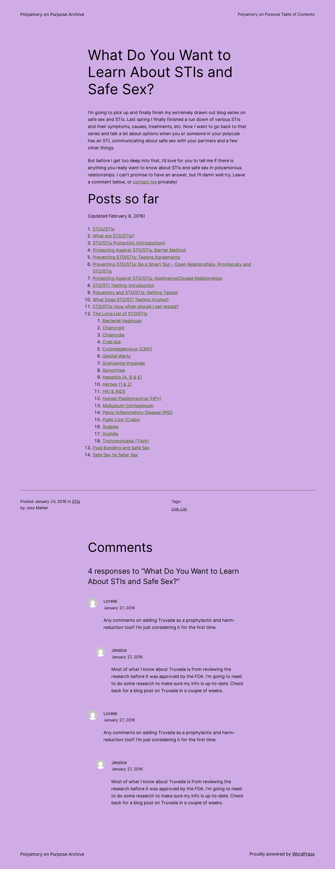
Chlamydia (113, 334)
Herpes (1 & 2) (117, 384)
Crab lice (112, 341)
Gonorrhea (114, 370)
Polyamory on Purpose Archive (52, 14)
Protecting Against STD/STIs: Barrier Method (139, 250)
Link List (179, 508)
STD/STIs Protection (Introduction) (129, 243)
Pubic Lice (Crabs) (121, 419)
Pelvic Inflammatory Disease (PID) (138, 412)
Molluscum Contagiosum (128, 405)
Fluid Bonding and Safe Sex (121, 447)
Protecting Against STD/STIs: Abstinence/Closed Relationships (157, 278)
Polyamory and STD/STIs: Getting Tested (135, 292)
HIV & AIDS (114, 391)
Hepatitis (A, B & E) (122, 377)
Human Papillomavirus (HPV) (132, 398)
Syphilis (110, 433)
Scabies (110, 426)
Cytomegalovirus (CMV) (127, 348)
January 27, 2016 (119, 607)
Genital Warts (116, 356)
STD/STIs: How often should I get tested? (136, 306)
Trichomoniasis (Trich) (126, 440)
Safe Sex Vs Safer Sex (115, 454)
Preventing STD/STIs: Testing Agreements (136, 257)
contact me (145, 181)
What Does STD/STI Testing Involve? (131, 299)
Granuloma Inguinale (124, 363)
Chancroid (113, 327)
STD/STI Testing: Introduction (124, 285)
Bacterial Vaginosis (122, 320)
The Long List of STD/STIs (120, 313)
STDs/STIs (103, 229)
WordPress (303, 853)
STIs (76, 501)
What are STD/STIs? (113, 235)
